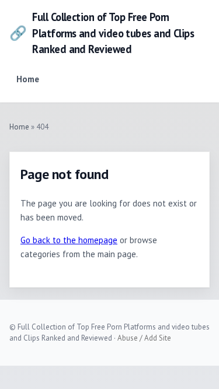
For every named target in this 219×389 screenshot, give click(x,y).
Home (27, 79)
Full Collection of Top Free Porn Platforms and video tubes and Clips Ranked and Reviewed (101, 33)
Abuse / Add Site (144, 338)
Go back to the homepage (68, 240)
